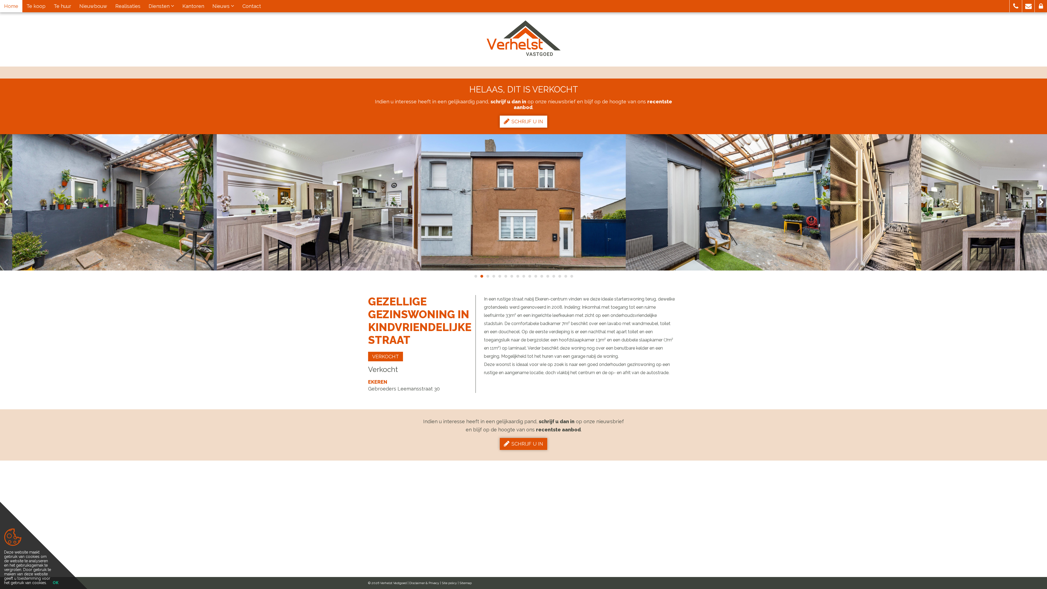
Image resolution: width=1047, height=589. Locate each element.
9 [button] (523, 276)
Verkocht (385, 356)
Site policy (449, 583)
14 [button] (553, 276)
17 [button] (571, 276)
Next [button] (1039, 202)
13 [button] (547, 276)
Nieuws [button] (221, 6)
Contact (251, 6)
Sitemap (465, 583)
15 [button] (559, 276)
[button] (1016, 6)
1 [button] (475, 276)
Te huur (62, 6)
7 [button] (511, 276)
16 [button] (565, 276)
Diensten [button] (160, 6)
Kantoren (193, 6)
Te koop (36, 6)
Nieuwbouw (93, 6)
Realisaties (127, 6)
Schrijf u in (527, 121)
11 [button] (535, 276)
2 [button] (481, 276)
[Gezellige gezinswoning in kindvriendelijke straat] (114, 202)
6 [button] (505, 276)
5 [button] (499, 276)
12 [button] (541, 276)
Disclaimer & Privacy (424, 583)
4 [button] (493, 276)
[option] (319, 202)
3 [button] (487, 276)
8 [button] (517, 276)
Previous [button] (8, 202)
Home (11, 6)
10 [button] (529, 276)
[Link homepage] (524, 38)
